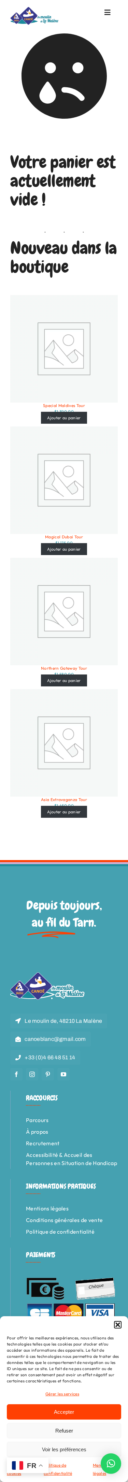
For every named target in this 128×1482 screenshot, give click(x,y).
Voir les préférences (64, 1449)
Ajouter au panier (64, 417)
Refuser (64, 1431)
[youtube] (63, 1074)
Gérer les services (62, 1393)
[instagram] (32, 1074)
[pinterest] (48, 1074)
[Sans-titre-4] (34, 9)
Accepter (64, 1412)
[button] (117, 1324)
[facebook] (16, 1074)
